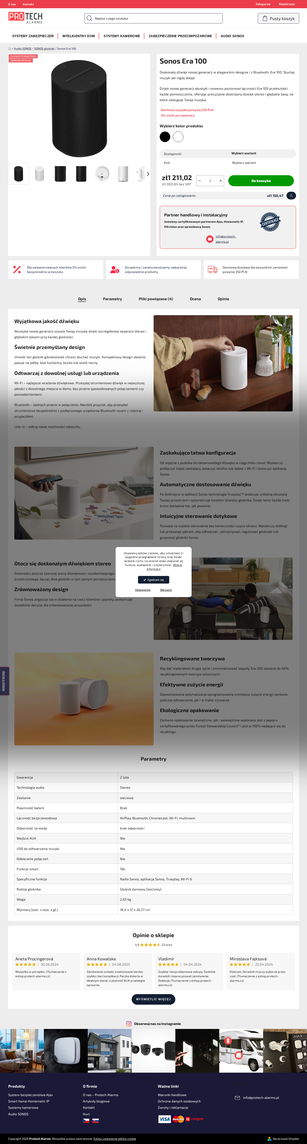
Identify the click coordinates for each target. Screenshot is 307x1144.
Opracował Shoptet (286, 1138)
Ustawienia (142, 590)
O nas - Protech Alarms (100, 1095)
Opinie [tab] (223, 298)
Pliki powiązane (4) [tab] (156, 298)
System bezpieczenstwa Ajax (30, 1095)
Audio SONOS (18, 1114)
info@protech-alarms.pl (226, 238)
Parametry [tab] (112, 298)
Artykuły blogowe (96, 1101)
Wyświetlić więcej (153, 999)
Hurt (86, 1114)
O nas (12, 4)
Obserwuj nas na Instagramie (157, 1024)
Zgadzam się (155, 579)
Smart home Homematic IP (28, 1101)
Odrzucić (166, 590)
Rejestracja (287, 4)
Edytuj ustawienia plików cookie (114, 1138)
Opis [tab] (82, 298)
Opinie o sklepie (153, 935)
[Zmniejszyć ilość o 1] (199, 180)
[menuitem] (33, 36)
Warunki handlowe (172, 1095)
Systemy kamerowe (23, 1107)
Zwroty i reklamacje (173, 1107)
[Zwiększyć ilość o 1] (221, 180)
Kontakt (28, 4)
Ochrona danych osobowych (179, 1101)
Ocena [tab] (195, 298)
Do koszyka (261, 181)
